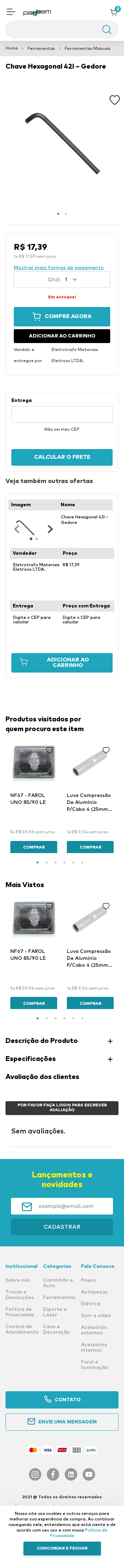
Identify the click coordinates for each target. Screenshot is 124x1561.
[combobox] (62, 29)
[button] (11, 12)
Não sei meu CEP (62, 430)
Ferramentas (41, 49)
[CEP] (62, 410)
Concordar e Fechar (62, 1548)
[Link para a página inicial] (12, 48)
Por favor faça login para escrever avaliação (62, 1107)
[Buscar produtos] (103, 29)
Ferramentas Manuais (88, 49)
